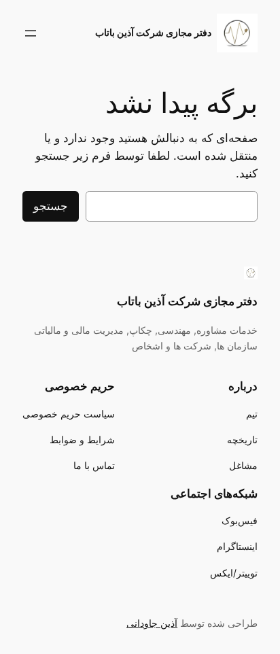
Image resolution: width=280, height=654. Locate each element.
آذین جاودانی (151, 623)
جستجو (50, 206)
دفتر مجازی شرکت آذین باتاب (153, 32)
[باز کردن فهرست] (30, 33)
